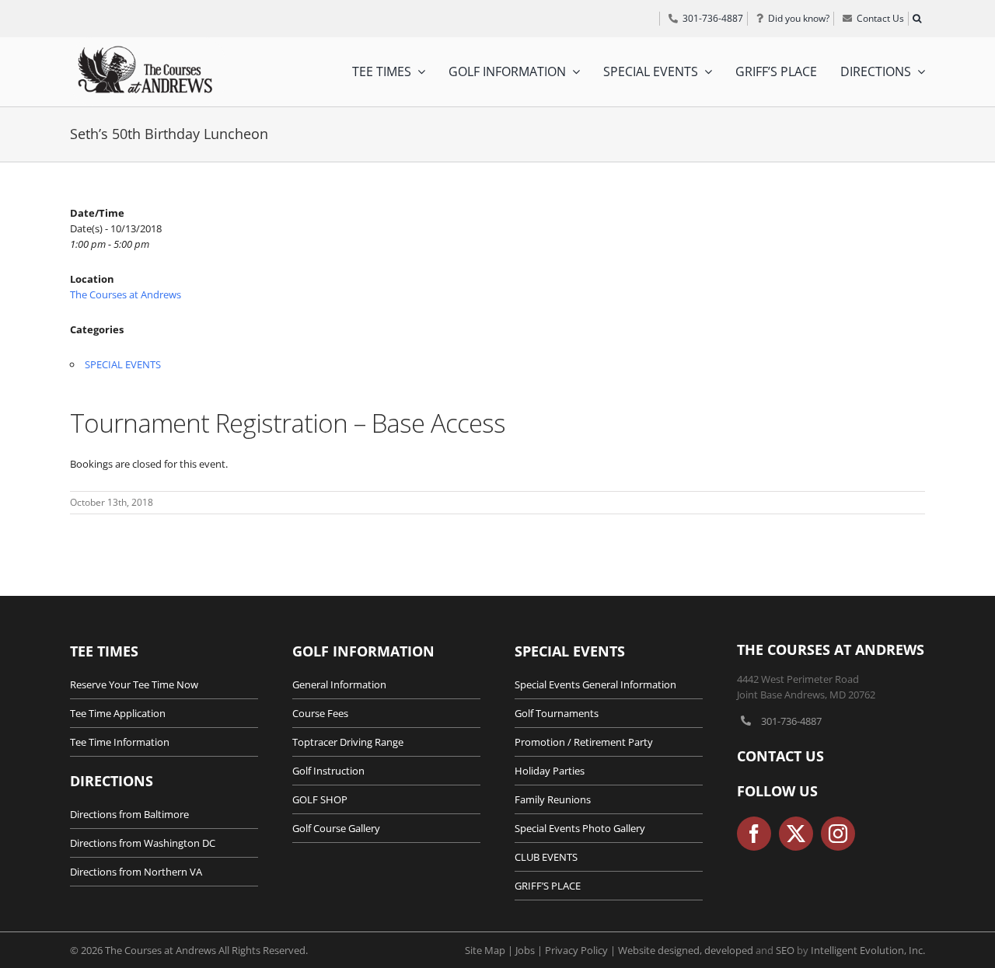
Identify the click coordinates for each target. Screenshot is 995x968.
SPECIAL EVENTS (123, 364)
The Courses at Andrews (125, 294)
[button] (916, 19)
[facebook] (754, 834)
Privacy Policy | (581, 950)
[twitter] (796, 834)
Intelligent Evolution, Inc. (868, 950)
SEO (785, 950)
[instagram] (838, 834)
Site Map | (490, 950)
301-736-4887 (791, 721)
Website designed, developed (685, 950)
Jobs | (530, 950)
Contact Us (780, 756)
